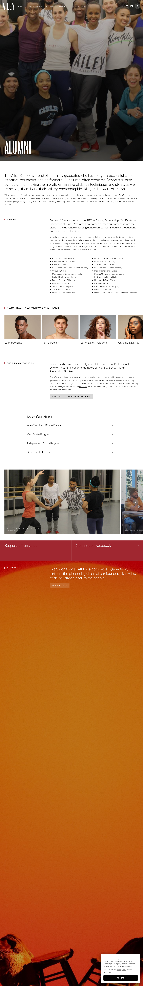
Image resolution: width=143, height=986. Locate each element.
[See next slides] (136, 323)
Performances (35, 6)
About (21, 6)
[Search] (122, 6)
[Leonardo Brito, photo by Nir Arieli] (22, 327)
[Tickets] (132, 6)
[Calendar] (127, 6)
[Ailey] (10, 6)
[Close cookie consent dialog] (138, 956)
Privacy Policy (121, 970)
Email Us (56, 397)
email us (83, 386)
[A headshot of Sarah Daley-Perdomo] (98, 327)
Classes (75, 6)
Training (49, 6)
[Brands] (137, 6)
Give (84, 6)
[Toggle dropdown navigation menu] (88, 6)
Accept (120, 978)
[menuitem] (21, 6)
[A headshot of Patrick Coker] (60, 327)
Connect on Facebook (78, 397)
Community (62, 6)
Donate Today (59, 586)
